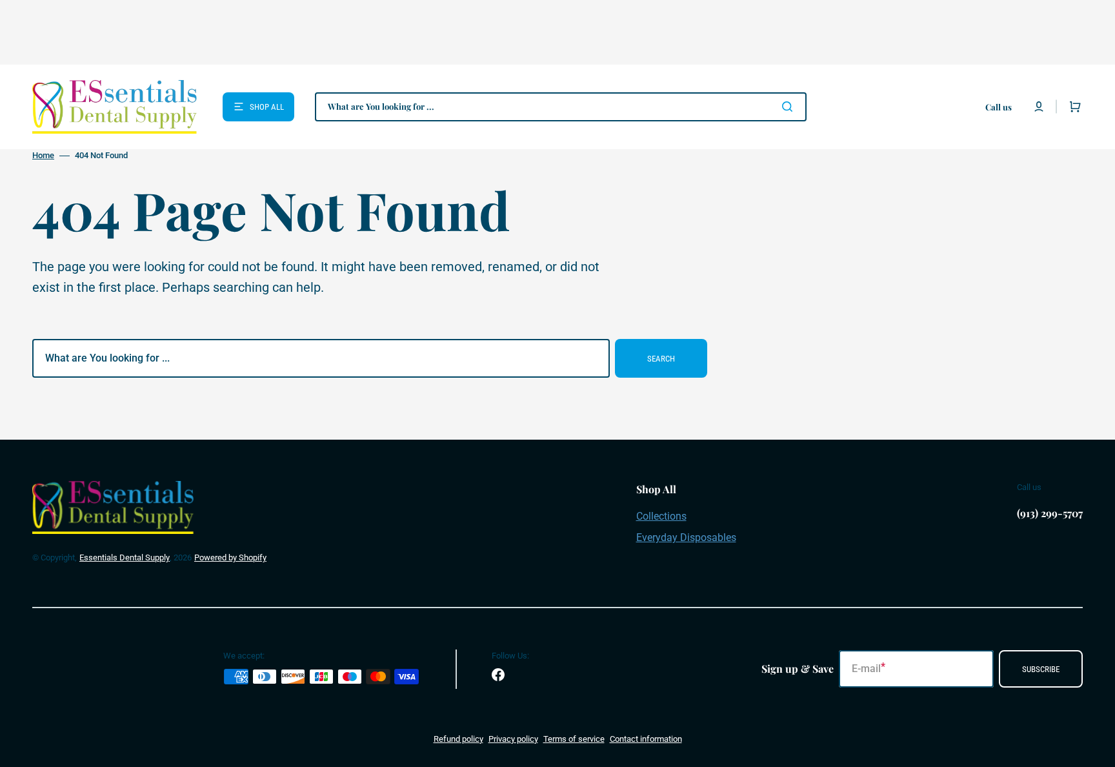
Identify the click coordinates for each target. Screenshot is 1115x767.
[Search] (790, 106)
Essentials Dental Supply (124, 557)
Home (43, 155)
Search (661, 358)
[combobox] (561, 106)
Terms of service (574, 739)
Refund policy (458, 739)
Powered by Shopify (230, 557)
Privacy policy (513, 739)
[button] (1039, 106)
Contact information (646, 739)
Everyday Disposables (686, 537)
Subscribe (1041, 669)
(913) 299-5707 (1050, 513)
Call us (998, 106)
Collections (661, 516)
